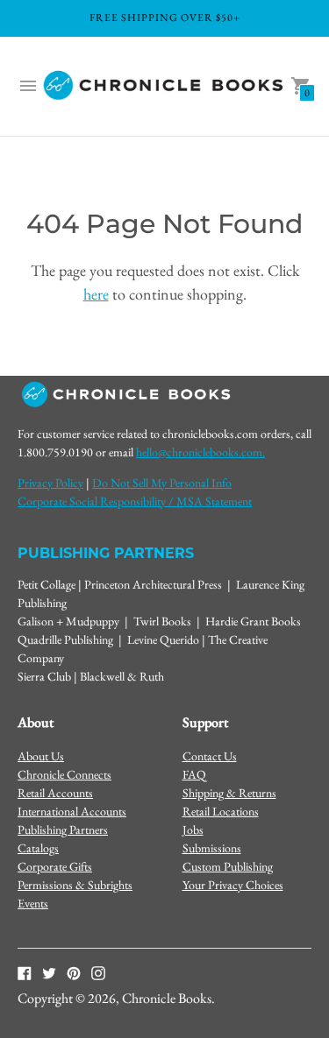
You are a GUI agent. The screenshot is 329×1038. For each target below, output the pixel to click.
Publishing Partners (63, 829)
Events (33, 903)
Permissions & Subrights (75, 885)
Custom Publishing (227, 866)
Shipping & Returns (229, 793)
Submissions (211, 848)
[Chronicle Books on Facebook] (25, 972)
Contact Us (209, 756)
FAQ (194, 774)
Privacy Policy (50, 483)
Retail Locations (220, 811)
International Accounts (72, 811)
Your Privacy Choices (232, 885)
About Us (41, 756)
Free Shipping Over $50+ (164, 18)
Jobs (193, 829)
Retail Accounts (55, 793)
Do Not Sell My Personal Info (162, 483)
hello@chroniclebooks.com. (200, 452)
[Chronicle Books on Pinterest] (74, 972)
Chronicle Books (166, 998)
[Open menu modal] (28, 85)
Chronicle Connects (64, 774)
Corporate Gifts (55, 866)
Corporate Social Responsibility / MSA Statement (135, 501)
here (96, 294)
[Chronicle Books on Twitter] (49, 972)
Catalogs (38, 848)
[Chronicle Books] (164, 86)
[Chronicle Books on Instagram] (98, 972)
